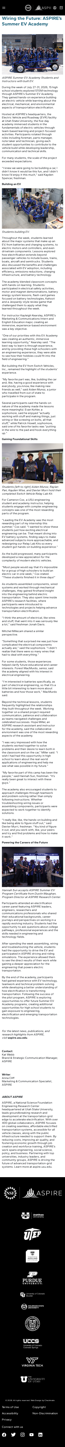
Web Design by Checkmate (43, 1400)
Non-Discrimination (45, 1413)
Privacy (7, 1419)
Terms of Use (10, 1407)
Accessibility (10, 1413)
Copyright (39, 1407)
